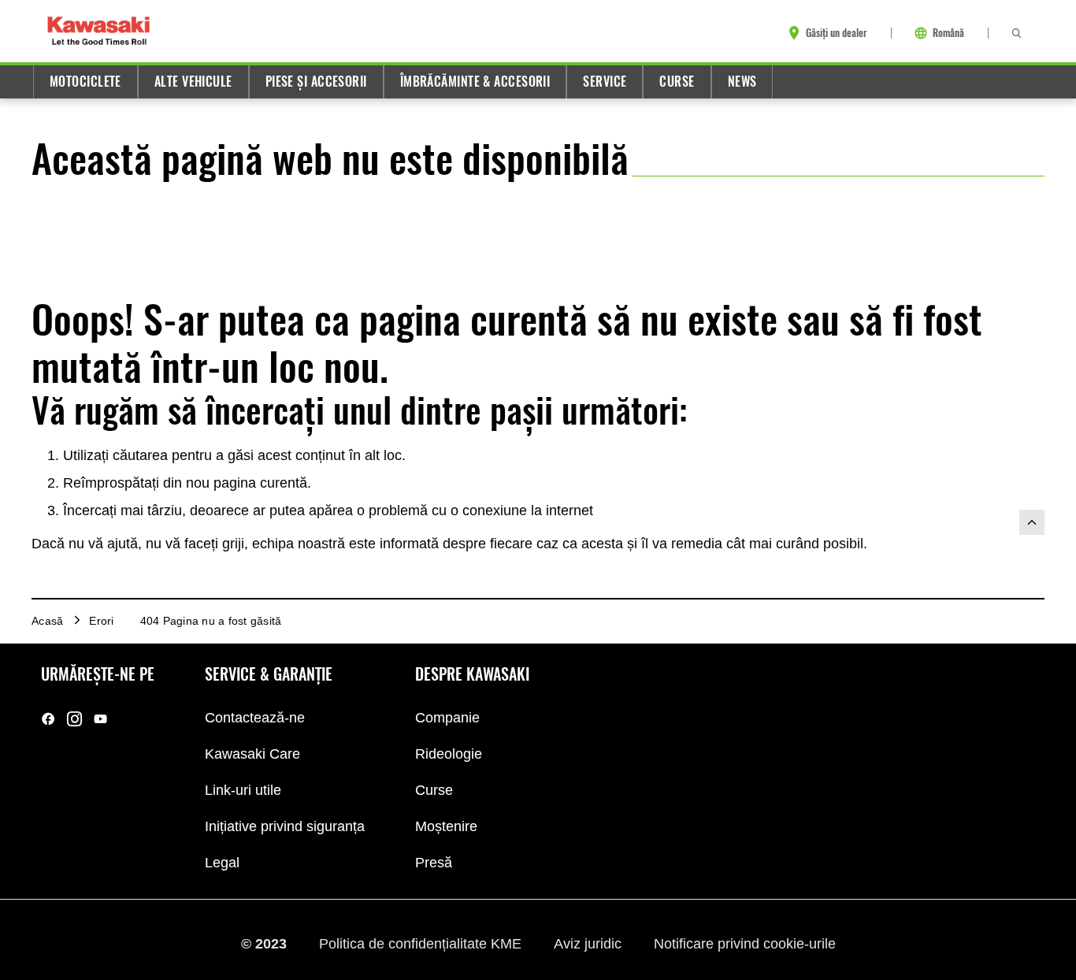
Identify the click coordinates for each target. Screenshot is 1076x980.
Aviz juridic (589, 943)
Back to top (1031, 522)
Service (604, 81)
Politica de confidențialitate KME (422, 943)
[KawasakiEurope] (100, 719)
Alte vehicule (193, 81)
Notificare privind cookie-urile (745, 943)
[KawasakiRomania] (48, 719)
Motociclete (85, 81)
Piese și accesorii (316, 81)
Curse (676, 81)
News (742, 81)
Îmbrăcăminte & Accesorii (475, 81)
